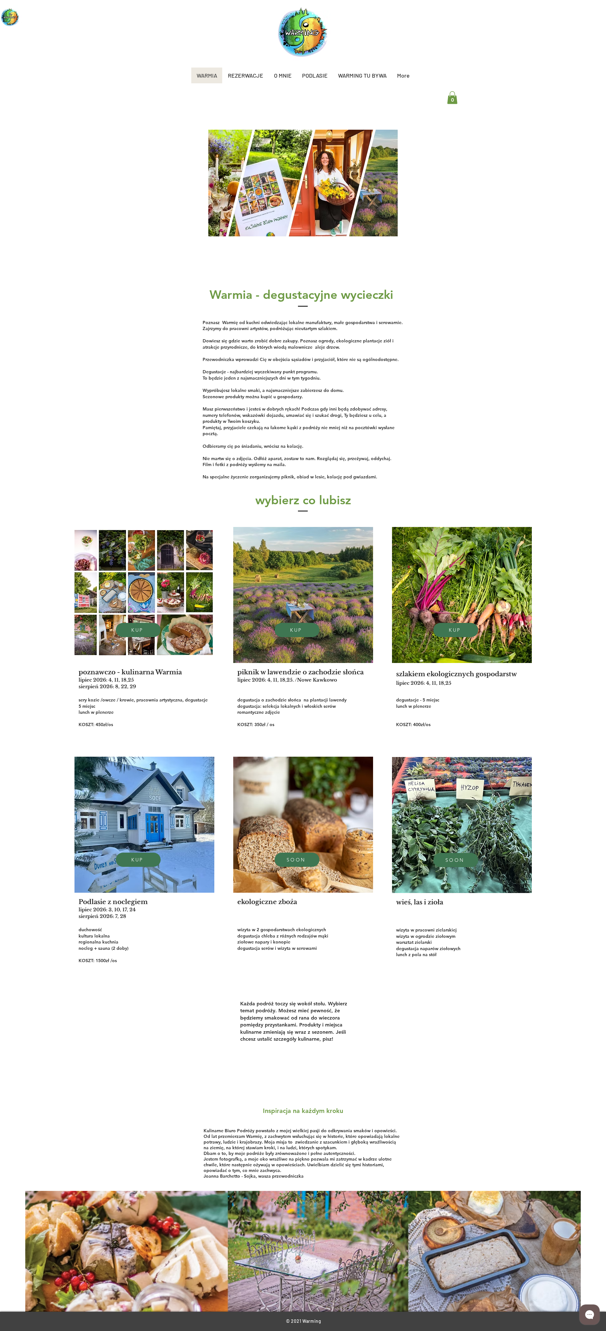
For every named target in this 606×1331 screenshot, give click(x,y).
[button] (452, 97)
